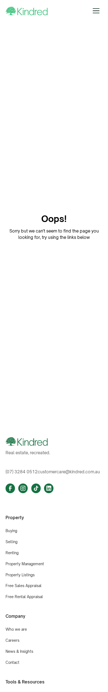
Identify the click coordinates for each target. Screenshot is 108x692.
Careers (12, 640)
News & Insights (19, 651)
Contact (12, 662)
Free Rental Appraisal (24, 597)
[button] (96, 10)
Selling (11, 542)
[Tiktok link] (36, 488)
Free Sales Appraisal (24, 585)
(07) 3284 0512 (22, 471)
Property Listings (20, 575)
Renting (12, 553)
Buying (11, 531)
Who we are (16, 629)
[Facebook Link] (10, 488)
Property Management (25, 564)
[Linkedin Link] (48, 488)
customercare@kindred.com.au (69, 471)
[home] (27, 10)
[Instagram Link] (23, 488)
